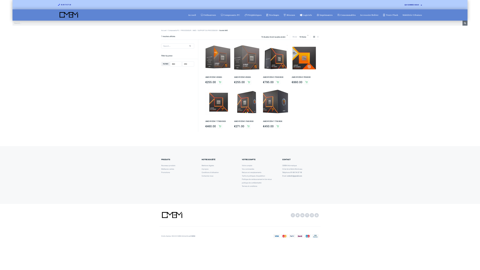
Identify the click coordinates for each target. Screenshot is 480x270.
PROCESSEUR (186, 30)
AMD (194, 30)
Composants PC (173, 30)
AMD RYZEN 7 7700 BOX (272, 121)
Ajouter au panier (220, 82)
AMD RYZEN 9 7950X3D (301, 77)
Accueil (192, 15)
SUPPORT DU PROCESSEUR (208, 30)
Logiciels (307, 15)
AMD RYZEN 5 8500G (213, 77)
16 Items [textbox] (302, 37)
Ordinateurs (210, 15)
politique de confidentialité (251, 183)
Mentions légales (208, 165)
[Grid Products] (314, 37)
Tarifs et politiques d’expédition (253, 176)
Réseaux (291, 15)
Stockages (274, 15)
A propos (205, 169)
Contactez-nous (208, 176)
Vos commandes (248, 169)
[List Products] (318, 37)
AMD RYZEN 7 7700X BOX (215, 121)
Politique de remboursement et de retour (257, 179)
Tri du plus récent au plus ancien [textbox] (273, 37)
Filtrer (165, 64)
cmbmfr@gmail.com (294, 176)
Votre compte (247, 165)
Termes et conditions (249, 186)
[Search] (465, 23)
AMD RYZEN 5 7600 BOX (244, 121)
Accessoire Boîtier (369, 15)
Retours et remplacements (251, 172)
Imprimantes (326, 15)
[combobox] (274, 37)
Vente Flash (392, 15)
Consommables (348, 15)
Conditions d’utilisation (210, 172)
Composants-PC (232, 15)
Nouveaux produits (168, 165)
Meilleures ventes (167, 169)
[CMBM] (172, 215)
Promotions (165, 172)
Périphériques (254, 15)
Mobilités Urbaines (412, 15)
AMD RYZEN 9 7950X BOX (273, 77)
